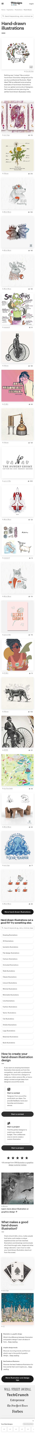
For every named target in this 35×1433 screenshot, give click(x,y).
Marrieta (5, 1206)
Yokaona (6, 173)
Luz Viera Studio (8, 788)
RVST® (6, 750)
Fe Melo (6, 404)
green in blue (7, 481)
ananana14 (7, 327)
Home (3, 9)
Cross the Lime (30, 71)
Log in (31, 4)
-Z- (4, 1326)
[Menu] (2, 4)
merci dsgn (7, 135)
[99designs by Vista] (16, 4)
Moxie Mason (7, 212)
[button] (33, 1421)
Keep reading (12, 1342)
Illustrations (18, 9)
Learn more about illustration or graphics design (15, 1210)
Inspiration (10, 9)
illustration (22, 92)
